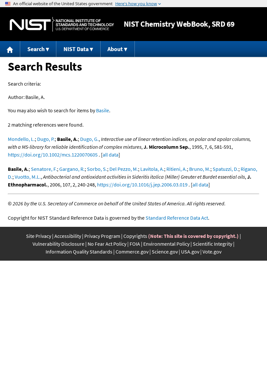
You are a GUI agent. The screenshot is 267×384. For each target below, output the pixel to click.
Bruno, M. (199, 169)
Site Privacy (38, 236)
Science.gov (165, 251)
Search (36, 49)
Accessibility (67, 236)
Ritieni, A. (176, 169)
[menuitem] (10, 49)
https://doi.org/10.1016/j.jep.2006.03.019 (142, 184)
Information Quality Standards (79, 251)
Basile (102, 110)
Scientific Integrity (212, 243)
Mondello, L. (21, 139)
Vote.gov (212, 251)
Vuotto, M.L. (28, 176)
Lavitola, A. (152, 169)
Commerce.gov (132, 251)
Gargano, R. (72, 169)
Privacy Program (102, 236)
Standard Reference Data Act (177, 217)
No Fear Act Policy (107, 243)
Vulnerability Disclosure (58, 243)
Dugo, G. (89, 139)
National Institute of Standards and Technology (62, 24)
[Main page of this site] (10, 49)
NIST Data (76, 49)
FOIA (135, 243)
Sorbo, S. (97, 169)
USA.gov (190, 251)
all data (111, 154)
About (115, 49)
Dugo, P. (46, 139)
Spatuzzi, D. (225, 169)
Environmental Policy (166, 243)
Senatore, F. (44, 169)
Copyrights (135, 236)
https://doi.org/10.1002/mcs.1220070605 (53, 154)
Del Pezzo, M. (123, 169)
